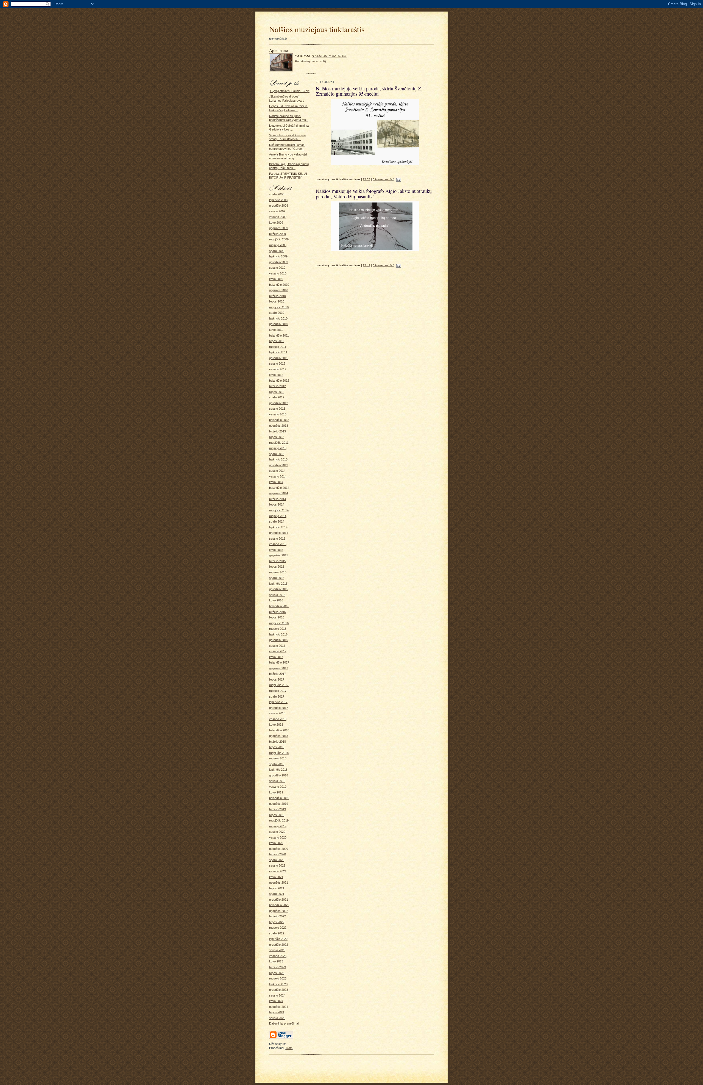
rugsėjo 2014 (277, 516)
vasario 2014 (277, 476)
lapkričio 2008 (278, 200)
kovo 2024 (276, 1001)
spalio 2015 (276, 577)
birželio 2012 (277, 386)
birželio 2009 (277, 233)
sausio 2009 (277, 211)
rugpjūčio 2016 (279, 623)
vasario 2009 (277, 216)
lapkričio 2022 (278, 938)
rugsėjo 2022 (277, 927)
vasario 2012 (277, 369)
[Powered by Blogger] (281, 1038)
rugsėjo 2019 (277, 826)
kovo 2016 (276, 600)
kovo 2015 (276, 549)
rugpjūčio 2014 (279, 510)
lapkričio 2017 (278, 702)
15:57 (366, 179)
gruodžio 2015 (278, 589)
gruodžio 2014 (278, 532)
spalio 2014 (276, 521)
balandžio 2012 (279, 380)
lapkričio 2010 (278, 318)
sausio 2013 (277, 408)
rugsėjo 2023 (277, 978)
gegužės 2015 (278, 555)
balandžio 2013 (279, 419)
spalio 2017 (276, 696)
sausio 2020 (277, 831)
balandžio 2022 (279, 905)
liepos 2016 (276, 617)
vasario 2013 (277, 414)
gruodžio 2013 (278, 465)
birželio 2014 (277, 499)
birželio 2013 (277, 431)
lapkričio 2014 (278, 527)
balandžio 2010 (279, 284)
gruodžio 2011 (278, 358)
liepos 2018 (276, 747)
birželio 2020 (277, 854)
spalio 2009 (276, 250)
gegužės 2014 (278, 493)
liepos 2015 (276, 566)
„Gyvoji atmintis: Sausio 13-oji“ (289, 91)
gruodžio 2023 (278, 989)
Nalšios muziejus (329, 56)
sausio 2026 (277, 1018)
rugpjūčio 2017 (279, 685)
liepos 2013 (276, 437)
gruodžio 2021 (278, 899)
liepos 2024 (276, 1012)
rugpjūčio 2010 (279, 307)
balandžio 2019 (279, 798)
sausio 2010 (277, 267)
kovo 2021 (276, 877)
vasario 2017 (277, 651)
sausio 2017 (277, 645)
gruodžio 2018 (278, 775)
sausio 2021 (277, 865)
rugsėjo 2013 (277, 448)
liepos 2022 (276, 922)
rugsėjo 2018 (277, 758)
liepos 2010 (276, 301)
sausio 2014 (277, 470)
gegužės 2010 (278, 290)
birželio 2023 (277, 967)
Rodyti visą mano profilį (310, 61)
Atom (289, 1048)
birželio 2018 (277, 741)
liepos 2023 (276, 973)
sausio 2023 (277, 950)
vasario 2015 (277, 544)
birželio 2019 (277, 809)
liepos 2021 (276, 888)
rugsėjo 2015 (277, 572)
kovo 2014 (276, 482)
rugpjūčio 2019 (279, 820)
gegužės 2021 (278, 882)
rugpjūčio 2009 (279, 239)
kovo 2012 (276, 374)
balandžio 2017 (279, 662)
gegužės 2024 (278, 1006)
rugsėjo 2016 (277, 628)
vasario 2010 (277, 273)
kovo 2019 (276, 792)
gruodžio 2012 (278, 403)
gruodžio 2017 (278, 707)
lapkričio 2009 (278, 256)
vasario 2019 (277, 786)
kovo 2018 (276, 724)
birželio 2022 (277, 916)
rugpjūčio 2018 (279, 752)
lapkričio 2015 (278, 583)
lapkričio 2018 (278, 769)
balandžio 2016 (279, 606)
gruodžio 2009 (278, 262)
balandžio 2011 (279, 335)
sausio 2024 (277, 995)
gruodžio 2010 (278, 324)
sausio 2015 (277, 538)
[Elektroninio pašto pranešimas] (398, 179)
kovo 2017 (276, 657)
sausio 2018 (277, 713)
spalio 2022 (276, 933)
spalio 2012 (276, 397)
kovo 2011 (276, 329)
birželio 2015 (277, 561)
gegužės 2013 (278, 425)
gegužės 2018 (278, 735)
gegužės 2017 (278, 668)
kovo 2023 (276, 961)
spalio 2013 (276, 454)
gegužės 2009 (278, 228)
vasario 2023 (277, 956)
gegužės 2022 (278, 910)
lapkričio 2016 (278, 634)
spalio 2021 (276, 893)
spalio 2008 (276, 194)
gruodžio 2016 (278, 640)
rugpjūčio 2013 (279, 442)
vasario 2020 (277, 837)
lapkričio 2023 (278, 984)
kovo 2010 (276, 279)
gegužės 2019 (278, 803)
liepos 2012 (276, 391)
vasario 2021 (277, 871)
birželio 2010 (277, 296)
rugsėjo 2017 (277, 690)
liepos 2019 (276, 815)
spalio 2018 (276, 764)
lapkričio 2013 (278, 459)
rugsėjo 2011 (277, 346)
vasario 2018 (277, 719)
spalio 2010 (276, 312)
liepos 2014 (276, 504)
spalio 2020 (276, 860)
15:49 (366, 265)
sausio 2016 (277, 594)
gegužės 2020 (278, 848)
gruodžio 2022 (278, 944)
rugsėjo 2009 (277, 245)
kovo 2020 (276, 843)
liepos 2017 (276, 679)
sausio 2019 (277, 780)
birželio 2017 (277, 673)
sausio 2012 (277, 363)
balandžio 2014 (279, 487)
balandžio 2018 (279, 730)
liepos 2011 (276, 341)
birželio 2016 (277, 612)
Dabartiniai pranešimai (284, 1023)
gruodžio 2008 (278, 205)
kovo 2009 (276, 222)
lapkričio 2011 (278, 352)
